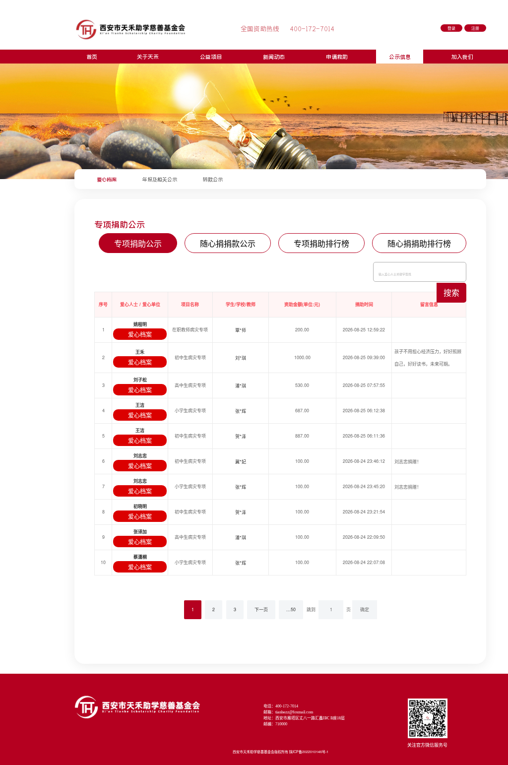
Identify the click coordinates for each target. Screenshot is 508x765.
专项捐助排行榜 (321, 243)
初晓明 (140, 506)
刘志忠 (140, 455)
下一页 (261, 609)
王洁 (139, 405)
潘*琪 (240, 385)
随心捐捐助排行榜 (419, 243)
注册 (475, 28)
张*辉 (240, 411)
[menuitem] (107, 179)
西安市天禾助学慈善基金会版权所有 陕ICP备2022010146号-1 (280, 751)
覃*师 (240, 330)
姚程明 (140, 324)
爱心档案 (140, 334)
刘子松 (140, 380)
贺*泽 (240, 436)
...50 (291, 609)
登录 (451, 28)
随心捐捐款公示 (227, 243)
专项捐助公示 (138, 243)
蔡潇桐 (140, 557)
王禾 (139, 352)
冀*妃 (240, 461)
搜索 (451, 292)
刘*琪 (240, 358)
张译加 (140, 531)
